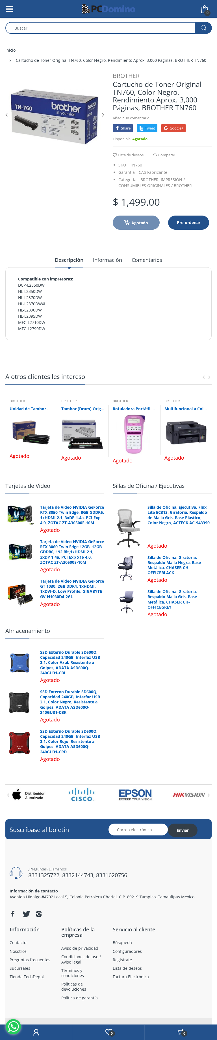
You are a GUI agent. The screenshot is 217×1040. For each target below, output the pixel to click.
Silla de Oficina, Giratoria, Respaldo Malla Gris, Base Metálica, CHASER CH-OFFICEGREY (172, 599)
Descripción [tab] (69, 259)
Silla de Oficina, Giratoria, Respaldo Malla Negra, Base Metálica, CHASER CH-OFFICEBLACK (174, 565)
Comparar (166, 154)
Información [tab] (107, 259)
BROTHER (126, 76)
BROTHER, (150, 179)
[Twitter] (26, 913)
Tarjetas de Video (27, 486)
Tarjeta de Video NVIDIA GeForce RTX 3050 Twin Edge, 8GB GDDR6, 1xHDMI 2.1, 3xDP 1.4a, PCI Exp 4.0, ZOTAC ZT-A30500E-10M (72, 515)
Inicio (10, 50)
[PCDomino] (108, 8)
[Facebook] (13, 913)
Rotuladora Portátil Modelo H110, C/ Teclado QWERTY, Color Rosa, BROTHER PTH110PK (134, 408)
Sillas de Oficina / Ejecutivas (149, 486)
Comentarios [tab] (147, 259)
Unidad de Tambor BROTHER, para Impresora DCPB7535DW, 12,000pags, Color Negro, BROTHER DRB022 (31, 408)
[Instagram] (39, 913)
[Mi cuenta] (36, 1032)
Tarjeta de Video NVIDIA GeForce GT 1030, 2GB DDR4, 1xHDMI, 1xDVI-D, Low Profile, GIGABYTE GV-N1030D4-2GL (72, 589)
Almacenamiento (27, 631)
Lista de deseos (131, 154)
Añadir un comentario (131, 117)
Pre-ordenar (188, 222)
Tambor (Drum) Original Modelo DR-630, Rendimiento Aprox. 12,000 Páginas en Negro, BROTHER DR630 (83, 408)
